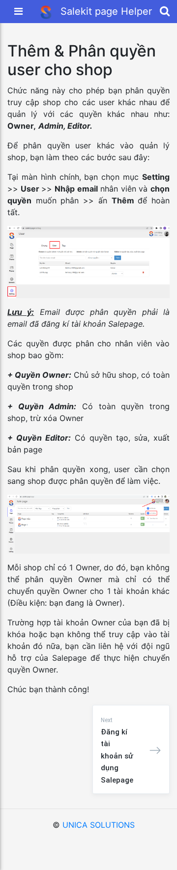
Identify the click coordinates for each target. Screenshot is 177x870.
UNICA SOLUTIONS (98, 825)
